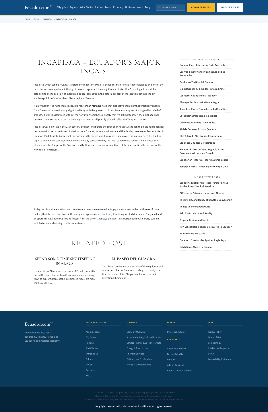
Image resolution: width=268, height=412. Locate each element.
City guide (62, 7)
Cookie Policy (214, 342)
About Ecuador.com (177, 348)
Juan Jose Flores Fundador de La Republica (203, 109)
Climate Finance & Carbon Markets (144, 342)
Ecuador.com (38, 7)
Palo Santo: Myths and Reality (196, 213)
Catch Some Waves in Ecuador (196, 247)
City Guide (91, 337)
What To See (86, 7)
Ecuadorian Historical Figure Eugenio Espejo (204, 160)
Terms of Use (214, 337)
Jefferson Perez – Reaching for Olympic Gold (204, 167)
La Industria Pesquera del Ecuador (198, 116)
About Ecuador (93, 332)
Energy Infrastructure (137, 348)
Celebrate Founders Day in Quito (197, 122)
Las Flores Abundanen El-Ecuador (198, 96)
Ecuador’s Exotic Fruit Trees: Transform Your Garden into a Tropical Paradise (204, 184)
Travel (108, 7)
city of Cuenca (97, 219)
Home (27, 19)
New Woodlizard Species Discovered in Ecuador (206, 227)
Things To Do (92, 353)
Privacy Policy (214, 332)
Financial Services (135, 353)
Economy (118, 7)
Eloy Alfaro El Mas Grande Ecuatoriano (201, 136)
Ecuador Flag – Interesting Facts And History (204, 65)
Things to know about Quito (195, 207)
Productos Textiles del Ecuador (197, 82)
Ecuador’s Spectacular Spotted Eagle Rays (203, 240)
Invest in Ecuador (176, 332)
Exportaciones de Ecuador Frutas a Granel (202, 89)
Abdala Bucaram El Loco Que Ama (198, 129)
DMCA (211, 353)
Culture (99, 7)
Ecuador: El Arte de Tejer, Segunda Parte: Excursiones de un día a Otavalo (202, 151)
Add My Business (175, 365)
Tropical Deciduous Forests (194, 220)
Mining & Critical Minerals (139, 364)
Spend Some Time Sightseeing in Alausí (65, 261)
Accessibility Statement (220, 359)
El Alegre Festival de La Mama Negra (199, 102)
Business (130, 7)
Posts (36, 19)
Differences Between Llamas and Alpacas (202, 193)
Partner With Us (175, 354)
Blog (147, 7)
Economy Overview (136, 332)
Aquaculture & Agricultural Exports (144, 337)
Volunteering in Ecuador (193, 233)
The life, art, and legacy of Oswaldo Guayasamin (206, 200)
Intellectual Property (218, 348)
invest (140, 7)
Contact (171, 359)
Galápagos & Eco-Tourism (139, 359)
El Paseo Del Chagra (133, 258)
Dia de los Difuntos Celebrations (197, 143)
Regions (74, 7)
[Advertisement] (134, 36)
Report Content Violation (179, 370)
